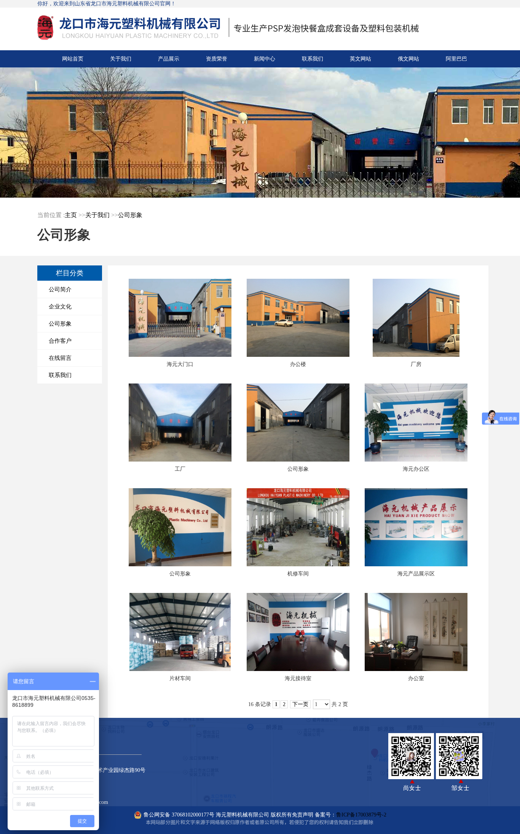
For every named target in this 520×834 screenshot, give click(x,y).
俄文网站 (408, 59)
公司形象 (130, 215)
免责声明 (302, 815)
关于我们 (120, 59)
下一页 (300, 704)
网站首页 (72, 59)
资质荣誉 (216, 59)
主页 (71, 215)
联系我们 (312, 59)
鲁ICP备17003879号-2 (361, 815)
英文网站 (360, 59)
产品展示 (168, 59)
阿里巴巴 (456, 59)
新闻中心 (264, 59)
